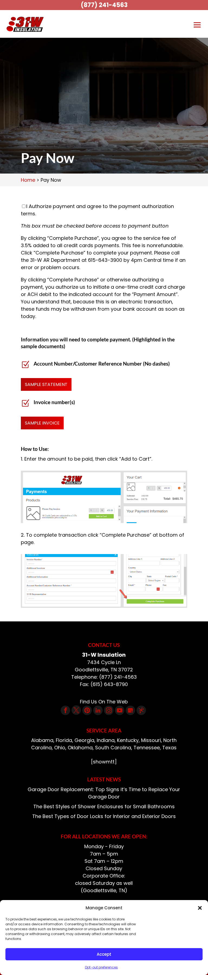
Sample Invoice (42, 423)
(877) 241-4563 (104, 5)
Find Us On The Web (104, 701)
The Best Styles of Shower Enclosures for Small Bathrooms (104, 806)
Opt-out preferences (101, 967)
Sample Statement (46, 384)
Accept (104, 954)
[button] (200, 908)
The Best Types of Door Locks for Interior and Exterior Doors (104, 816)
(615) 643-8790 (109, 684)
